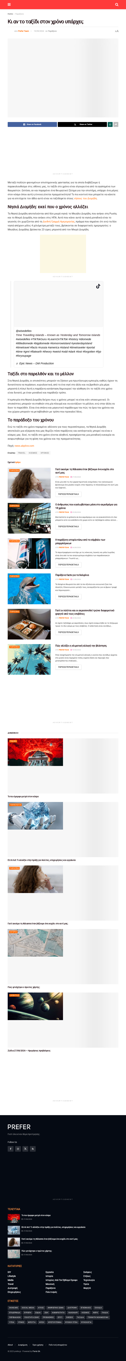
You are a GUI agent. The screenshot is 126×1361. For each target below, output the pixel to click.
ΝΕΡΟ (95, 1313)
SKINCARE (13, 1308)
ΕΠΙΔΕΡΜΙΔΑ (14, 1313)
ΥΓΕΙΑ (11, 1322)
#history (73, 339)
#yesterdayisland (81, 343)
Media (11, 1280)
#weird (57, 351)
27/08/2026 (76, 477)
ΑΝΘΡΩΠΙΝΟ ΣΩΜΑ (56, 1308)
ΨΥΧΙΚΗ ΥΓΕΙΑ (71, 1322)
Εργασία (50, 1272)
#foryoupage (23, 355)
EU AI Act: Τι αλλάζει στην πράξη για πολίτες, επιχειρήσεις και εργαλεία (42, 860)
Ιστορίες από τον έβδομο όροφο (61, 1280)
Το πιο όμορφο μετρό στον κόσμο (23, 796)
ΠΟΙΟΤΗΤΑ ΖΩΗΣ (31, 1317)
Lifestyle (14, 995)
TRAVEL (21, 453)
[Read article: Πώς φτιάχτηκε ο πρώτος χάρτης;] (63, 956)
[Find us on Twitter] (25, 1149)
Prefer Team (23, 31)
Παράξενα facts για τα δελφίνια (72, 575)
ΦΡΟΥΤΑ (31, 1322)
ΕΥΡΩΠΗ (27, 1313)
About (10, 1345)
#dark (71, 351)
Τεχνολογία (15, 805)
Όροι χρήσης (38, 1345)
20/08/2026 (76, 618)
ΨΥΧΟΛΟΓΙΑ (86, 1322)
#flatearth (36, 351)
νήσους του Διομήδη (85, 198)
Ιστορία (13, 932)
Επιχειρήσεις (14, 1292)
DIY (9, 1272)
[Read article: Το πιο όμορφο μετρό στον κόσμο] (63, 766)
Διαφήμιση (22, 1345)
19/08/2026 (76, 650)
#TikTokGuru (39, 339)
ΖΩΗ (46, 1313)
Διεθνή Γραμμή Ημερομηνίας (59, 221)
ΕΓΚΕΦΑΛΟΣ (86, 1308)
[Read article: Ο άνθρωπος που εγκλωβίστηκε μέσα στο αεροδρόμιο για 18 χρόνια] (29, 518)
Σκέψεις (87, 1272)
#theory (47, 351)
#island (64, 347)
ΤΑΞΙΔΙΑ (80, 1317)
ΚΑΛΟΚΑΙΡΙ (73, 1313)
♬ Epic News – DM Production (35, 363)
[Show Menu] (9, 4)
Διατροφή (13, 1288)
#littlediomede (24, 343)
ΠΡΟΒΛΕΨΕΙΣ (48, 1317)
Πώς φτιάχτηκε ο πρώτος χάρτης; (24, 987)
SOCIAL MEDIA (28, 1308)
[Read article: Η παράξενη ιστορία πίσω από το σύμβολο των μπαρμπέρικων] (29, 553)
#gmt (26, 351)
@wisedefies (24, 330)
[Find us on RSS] (33, 1149)
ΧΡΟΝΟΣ (45, 453)
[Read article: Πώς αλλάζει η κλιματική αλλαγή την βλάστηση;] (29, 659)
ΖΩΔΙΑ (38, 1313)
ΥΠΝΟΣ (21, 1322)
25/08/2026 (76, 512)
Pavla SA (36, 1351)
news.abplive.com (24, 445)
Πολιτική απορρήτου (58, 1345)
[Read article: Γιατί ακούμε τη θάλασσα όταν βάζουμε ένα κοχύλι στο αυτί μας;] (29, 483)
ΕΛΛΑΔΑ (98, 1308)
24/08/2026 (76, 547)
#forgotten (89, 351)
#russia (42, 347)
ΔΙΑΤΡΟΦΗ (72, 1308)
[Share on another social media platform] (115, 124)
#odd (64, 351)
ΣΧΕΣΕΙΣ (69, 1317)
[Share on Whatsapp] (110, 124)
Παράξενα (19, 14)
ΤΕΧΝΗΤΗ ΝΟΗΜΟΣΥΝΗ (98, 1317)
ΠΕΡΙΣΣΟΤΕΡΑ (68, 494)
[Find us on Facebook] (11, 1149)
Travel (13, 741)
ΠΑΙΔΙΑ (105, 1313)
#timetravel (22, 347)
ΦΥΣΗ (41, 1322)
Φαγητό (87, 1288)
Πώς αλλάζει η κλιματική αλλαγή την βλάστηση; (81, 645)
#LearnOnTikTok (57, 339)
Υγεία (86, 1284)
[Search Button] (116, 4)
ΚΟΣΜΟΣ (33, 453)
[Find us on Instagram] (18, 1149)
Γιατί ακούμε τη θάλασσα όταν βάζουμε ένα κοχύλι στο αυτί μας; (38, 923)
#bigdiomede (41, 343)
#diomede (85, 339)
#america (53, 347)
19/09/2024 (39, 31)
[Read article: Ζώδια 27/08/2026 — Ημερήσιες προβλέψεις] (63, 1020)
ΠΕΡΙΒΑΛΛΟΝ (14, 1317)
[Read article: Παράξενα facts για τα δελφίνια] (29, 588)
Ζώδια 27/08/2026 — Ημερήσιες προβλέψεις (29, 1050)
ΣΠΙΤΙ (60, 1317)
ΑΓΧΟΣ (41, 1308)
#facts (33, 347)
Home (10, 14)
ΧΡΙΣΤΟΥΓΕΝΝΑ (54, 1322)
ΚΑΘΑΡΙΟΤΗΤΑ (58, 1313)
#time (19, 351)
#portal (90, 347)
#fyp (98, 351)
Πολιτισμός (51, 1292)
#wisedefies (23, 339)
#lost (79, 351)
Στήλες (87, 1276)
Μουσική (50, 1284)
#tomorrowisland (60, 343)
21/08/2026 (76, 579)
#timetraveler (78, 347)
